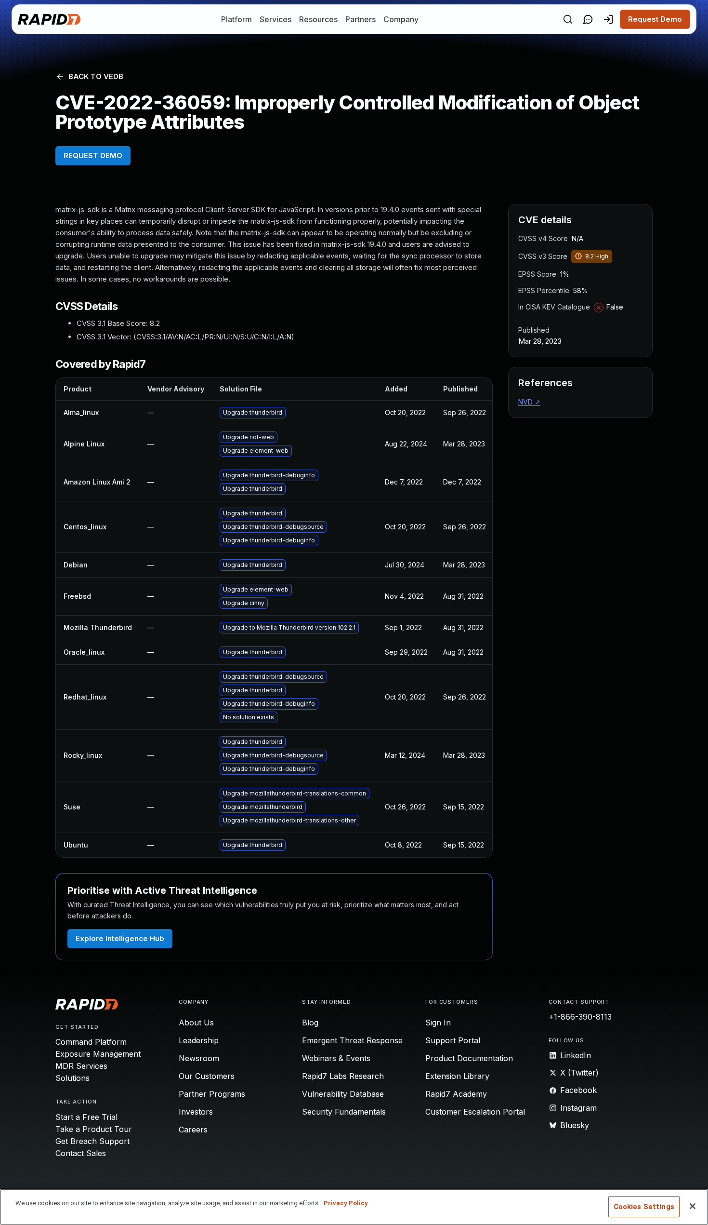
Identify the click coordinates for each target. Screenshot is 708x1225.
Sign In (438, 1022)
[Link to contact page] (588, 19)
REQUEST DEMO (93, 155)
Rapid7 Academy (456, 1094)
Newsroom (199, 1058)
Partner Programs (212, 1094)
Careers (193, 1129)
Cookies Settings (644, 1206)
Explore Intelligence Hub (120, 938)
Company (401, 19)
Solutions (72, 1078)
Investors (196, 1112)
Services (275, 19)
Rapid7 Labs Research (343, 1076)
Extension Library (457, 1076)
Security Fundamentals (344, 1112)
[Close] (692, 1206)
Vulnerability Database (343, 1094)
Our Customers (207, 1076)
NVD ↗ (529, 402)
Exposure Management (98, 1054)
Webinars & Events (336, 1058)
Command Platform (91, 1042)
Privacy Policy (346, 1203)
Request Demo (655, 19)
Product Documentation (469, 1058)
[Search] (568, 19)
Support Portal (452, 1040)
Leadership (199, 1040)
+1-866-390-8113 (580, 1017)
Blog (310, 1022)
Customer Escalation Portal (475, 1112)
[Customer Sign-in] (608, 19)
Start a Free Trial (86, 1117)
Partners (360, 19)
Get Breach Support (92, 1141)
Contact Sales (80, 1153)
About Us (196, 1022)
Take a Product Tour (93, 1129)
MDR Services (81, 1066)
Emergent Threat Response (352, 1040)
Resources (318, 19)
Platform (236, 19)
